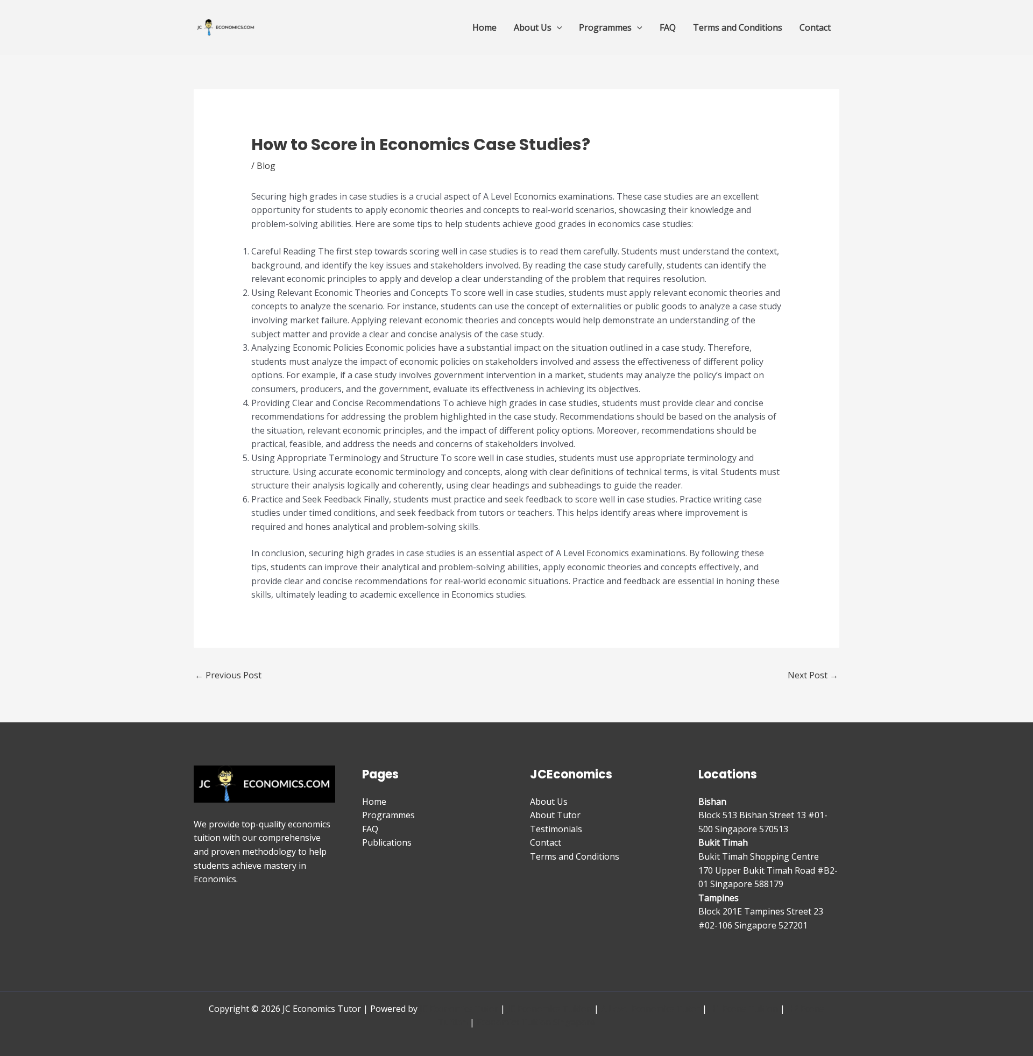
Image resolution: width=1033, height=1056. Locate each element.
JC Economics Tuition (549, 1009)
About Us (532, 27)
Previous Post (228, 675)
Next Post (813, 675)
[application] (556, 27)
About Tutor (555, 815)
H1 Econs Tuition (743, 1009)
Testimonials (556, 829)
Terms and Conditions (737, 27)
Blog (266, 166)
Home (484, 27)
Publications (387, 842)
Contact (815, 27)
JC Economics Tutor (459, 1009)
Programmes (605, 27)
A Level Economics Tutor (650, 1009)
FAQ (668, 27)
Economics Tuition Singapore (536, 1022)
